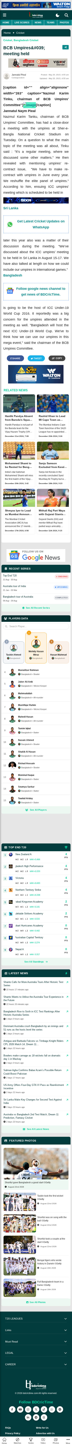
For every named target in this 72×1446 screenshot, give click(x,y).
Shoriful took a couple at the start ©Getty (51, 1240)
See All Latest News (38, 1129)
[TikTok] (44, 1409)
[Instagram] (28, 1409)
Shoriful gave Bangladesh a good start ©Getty (28, 1182)
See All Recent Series (38, 608)
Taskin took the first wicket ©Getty (50, 1197)
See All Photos (38, 1302)
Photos (64, 22)
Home (6, 22)
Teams (50, 22)
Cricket (20, 32)
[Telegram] (36, 1417)
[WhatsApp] (52, 1409)
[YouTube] (20, 1409)
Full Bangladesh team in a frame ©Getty (50, 1283)
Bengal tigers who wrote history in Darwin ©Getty (49, 1262)
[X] (36, 1409)
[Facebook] (12, 1409)
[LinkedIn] (28, 1417)
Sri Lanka (10, 208)
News (38, 22)
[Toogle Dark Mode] (57, 15)
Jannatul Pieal (19, 75)
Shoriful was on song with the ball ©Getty (52, 1219)
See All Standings (34, 961)
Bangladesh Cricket (26, 40)
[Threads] (44, 1417)
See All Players (38, 810)
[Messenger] (60, 1409)
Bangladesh (12, 275)
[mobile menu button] (4, 15)
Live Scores (22, 22)
